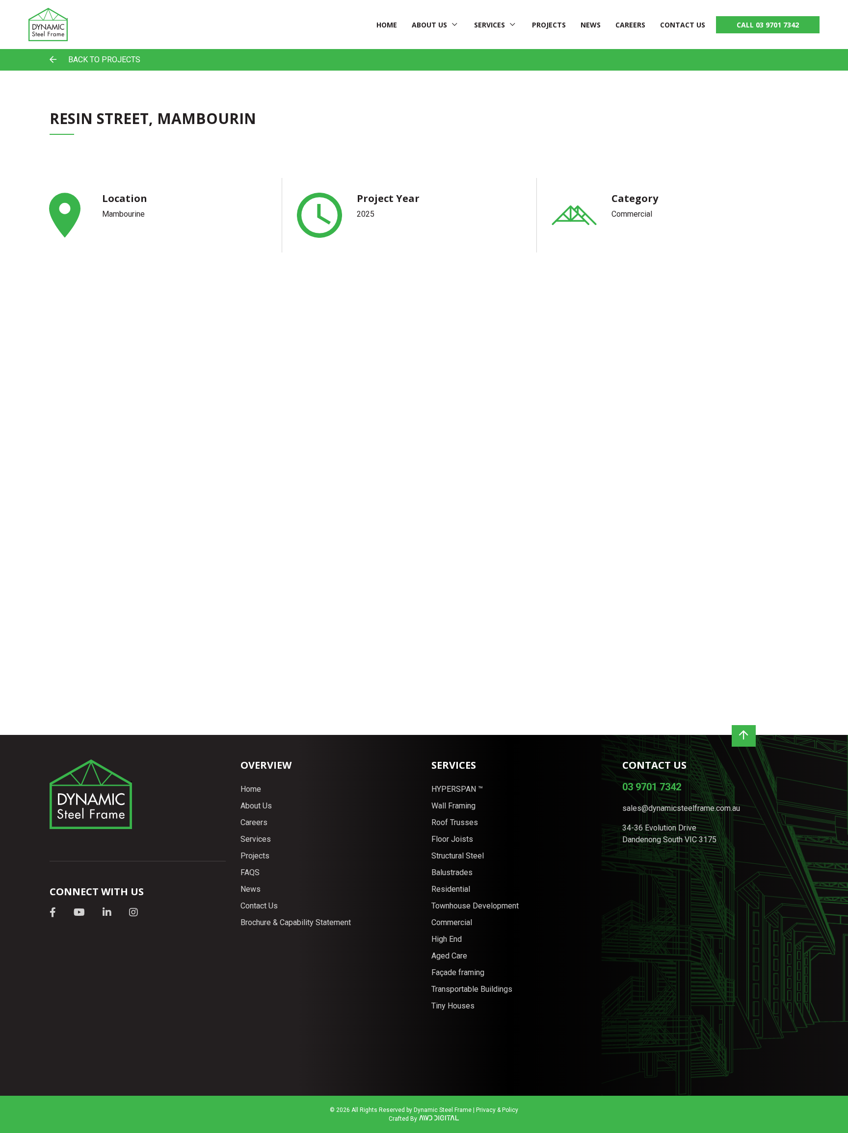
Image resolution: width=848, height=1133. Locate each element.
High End (446, 939)
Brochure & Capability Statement (295, 922)
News (591, 24)
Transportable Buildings (471, 989)
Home (386, 24)
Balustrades (452, 872)
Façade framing (457, 972)
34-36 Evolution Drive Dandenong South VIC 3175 (669, 833)
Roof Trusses (454, 822)
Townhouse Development (475, 905)
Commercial (451, 922)
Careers (630, 24)
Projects (549, 24)
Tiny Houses (453, 1005)
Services (489, 24)
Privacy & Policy (497, 1110)
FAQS (250, 872)
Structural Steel (457, 855)
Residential (450, 889)
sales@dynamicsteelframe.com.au (681, 808)
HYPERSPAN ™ (457, 789)
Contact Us (682, 24)
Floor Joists (452, 839)
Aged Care (449, 955)
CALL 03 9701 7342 (768, 24)
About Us (429, 24)
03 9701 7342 (651, 787)
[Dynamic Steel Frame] (48, 24)
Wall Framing (453, 805)
